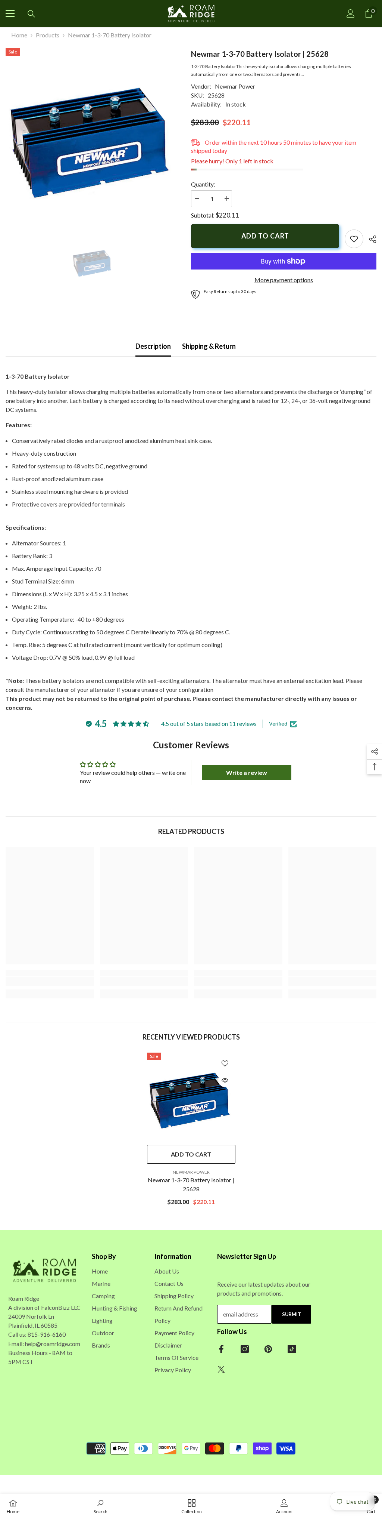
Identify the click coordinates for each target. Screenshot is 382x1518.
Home (19, 35)
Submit (291, 1314)
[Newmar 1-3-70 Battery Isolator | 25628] (191, 1097)
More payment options (283, 279)
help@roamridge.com (52, 1343)
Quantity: (203, 184)
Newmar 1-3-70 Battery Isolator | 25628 (191, 1184)
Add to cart (265, 236)
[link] (354, 239)
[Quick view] (225, 1080)
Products (47, 35)
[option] (93, 135)
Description (153, 346)
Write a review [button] (246, 772)
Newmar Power (235, 86)
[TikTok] (292, 1349)
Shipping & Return (209, 346)
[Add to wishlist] (225, 1063)
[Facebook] (221, 1349)
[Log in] (351, 13)
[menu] (10, 13)
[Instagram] (245, 1349)
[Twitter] (221, 1369)
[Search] (31, 13)
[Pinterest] (268, 1349)
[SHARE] (369, 239)
